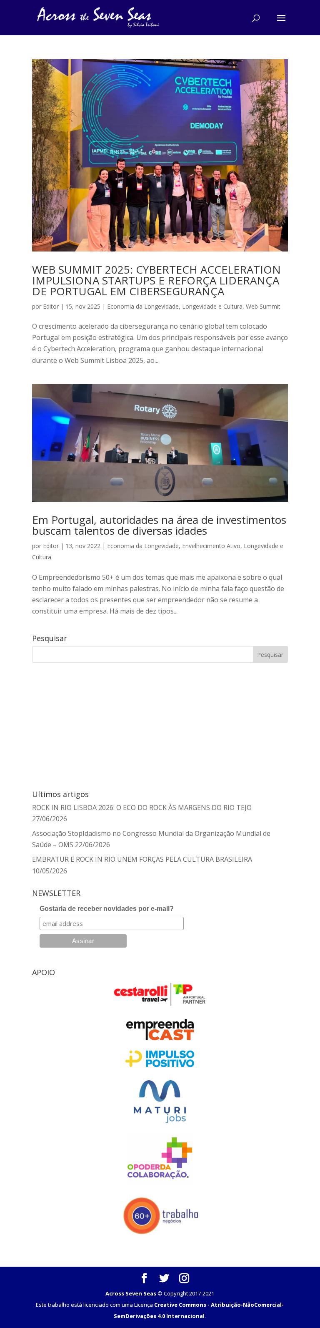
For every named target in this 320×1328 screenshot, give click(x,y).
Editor (51, 306)
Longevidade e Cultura (212, 306)
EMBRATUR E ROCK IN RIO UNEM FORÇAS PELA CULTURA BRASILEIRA (142, 859)
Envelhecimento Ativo (211, 546)
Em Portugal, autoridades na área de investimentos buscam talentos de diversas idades (159, 525)
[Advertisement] (81, 724)
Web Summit (263, 306)
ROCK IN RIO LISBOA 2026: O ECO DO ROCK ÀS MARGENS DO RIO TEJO (142, 807)
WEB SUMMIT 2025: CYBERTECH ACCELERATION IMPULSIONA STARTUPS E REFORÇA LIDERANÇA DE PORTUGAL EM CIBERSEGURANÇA (156, 280)
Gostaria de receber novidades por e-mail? (107, 908)
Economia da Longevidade (143, 306)
